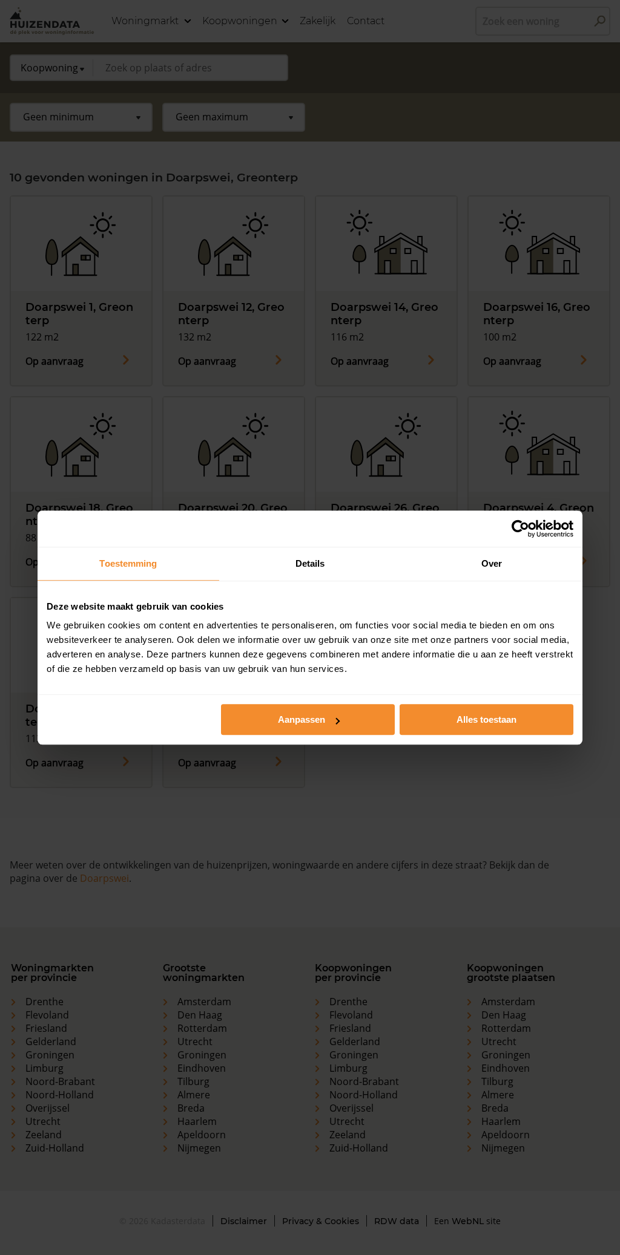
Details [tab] (310, 563)
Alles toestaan (486, 719)
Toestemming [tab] (128, 563)
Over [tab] (491, 563)
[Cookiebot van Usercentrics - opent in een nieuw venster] (520, 529)
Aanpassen (301, 719)
